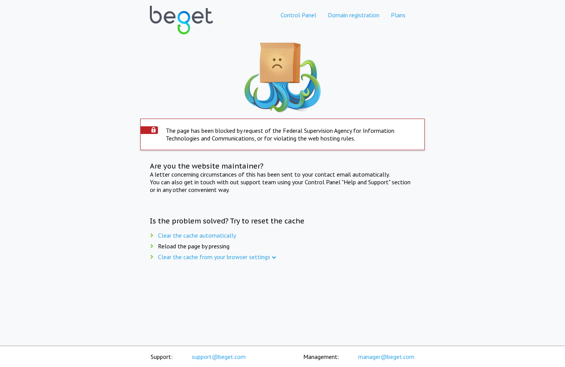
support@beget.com (219, 356)
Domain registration (353, 15)
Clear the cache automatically (197, 235)
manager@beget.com (386, 356)
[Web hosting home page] (181, 26)
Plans (398, 15)
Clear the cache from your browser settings (214, 257)
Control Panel (298, 15)
